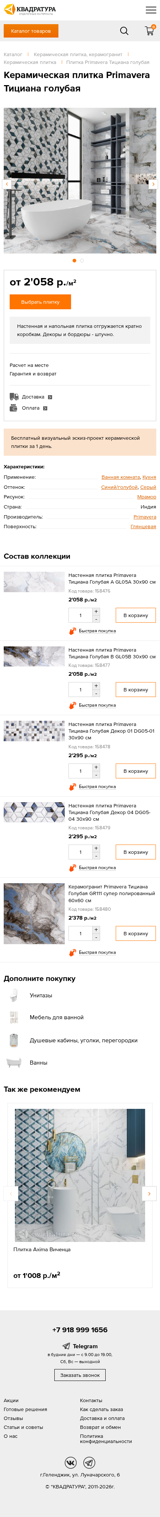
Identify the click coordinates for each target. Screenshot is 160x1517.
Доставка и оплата (102, 1418)
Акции (11, 1400)
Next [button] (153, 184)
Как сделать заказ (101, 1409)
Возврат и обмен (100, 1427)
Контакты (91, 1400)
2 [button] (82, 259)
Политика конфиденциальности (106, 1438)
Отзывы (13, 1418)
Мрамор (146, 497)
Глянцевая (143, 526)
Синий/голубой (119, 487)
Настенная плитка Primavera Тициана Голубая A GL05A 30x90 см (112, 578)
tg (89, 1463)
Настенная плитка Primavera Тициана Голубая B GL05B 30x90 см (112, 653)
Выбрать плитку (40, 302)
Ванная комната (121, 477)
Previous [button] (7, 184)
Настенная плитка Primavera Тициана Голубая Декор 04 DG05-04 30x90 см (109, 812)
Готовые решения (25, 1409)
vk (71, 1463)
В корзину (136, 615)
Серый (148, 487)
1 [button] (75, 259)
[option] (80, 181)
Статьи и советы (23, 1427)
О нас (10, 1436)
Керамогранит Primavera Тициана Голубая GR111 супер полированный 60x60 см (111, 893)
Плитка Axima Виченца (42, 1249)
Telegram (85, 1346)
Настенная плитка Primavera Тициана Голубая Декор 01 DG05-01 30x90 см (111, 730)
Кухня (149, 477)
